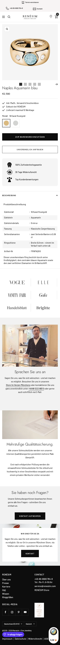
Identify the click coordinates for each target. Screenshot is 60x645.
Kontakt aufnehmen (30, 516)
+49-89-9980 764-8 (16, 8)
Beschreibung (9, 195)
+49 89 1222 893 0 (36, 388)
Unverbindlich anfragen (30, 149)
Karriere (6, 586)
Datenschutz (20, 639)
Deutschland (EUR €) (11, 624)
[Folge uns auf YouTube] (25, 612)
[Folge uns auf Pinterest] (18, 612)
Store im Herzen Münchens (18, 385)
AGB (46, 639)
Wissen (5, 594)
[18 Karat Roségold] (6, 123)
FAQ (4, 590)
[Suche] (9, 17)
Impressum (7, 639)
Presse (5, 583)
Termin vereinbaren (32, 2)
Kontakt (40, 9)
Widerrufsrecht (35, 639)
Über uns (6, 579)
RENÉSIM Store (42, 590)
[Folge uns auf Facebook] (5, 612)
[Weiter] (56, 84)
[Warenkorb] (56, 16)
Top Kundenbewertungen (26, 179)
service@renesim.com (45, 586)
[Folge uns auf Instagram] (12, 612)
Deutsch (29, 624)
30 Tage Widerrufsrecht (26, 172)
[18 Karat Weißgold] (16, 123)
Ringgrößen (7, 597)
